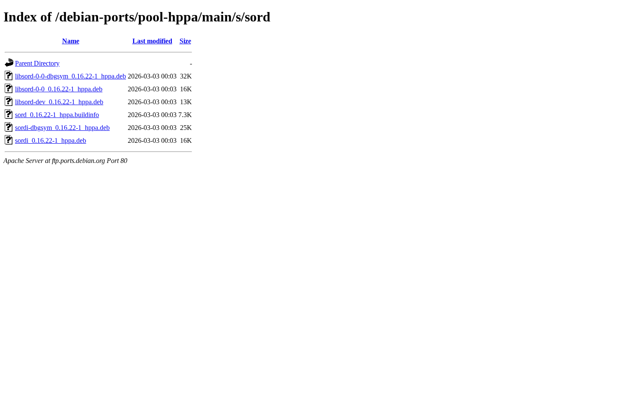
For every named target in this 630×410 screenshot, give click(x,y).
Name (70, 41)
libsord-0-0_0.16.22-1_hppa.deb (58, 89)
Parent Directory (37, 63)
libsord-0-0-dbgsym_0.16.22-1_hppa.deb (70, 76)
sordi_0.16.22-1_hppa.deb (50, 140)
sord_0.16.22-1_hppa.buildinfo (57, 114)
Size (185, 41)
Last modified (152, 41)
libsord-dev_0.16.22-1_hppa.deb (59, 102)
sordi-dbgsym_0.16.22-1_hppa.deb (62, 127)
